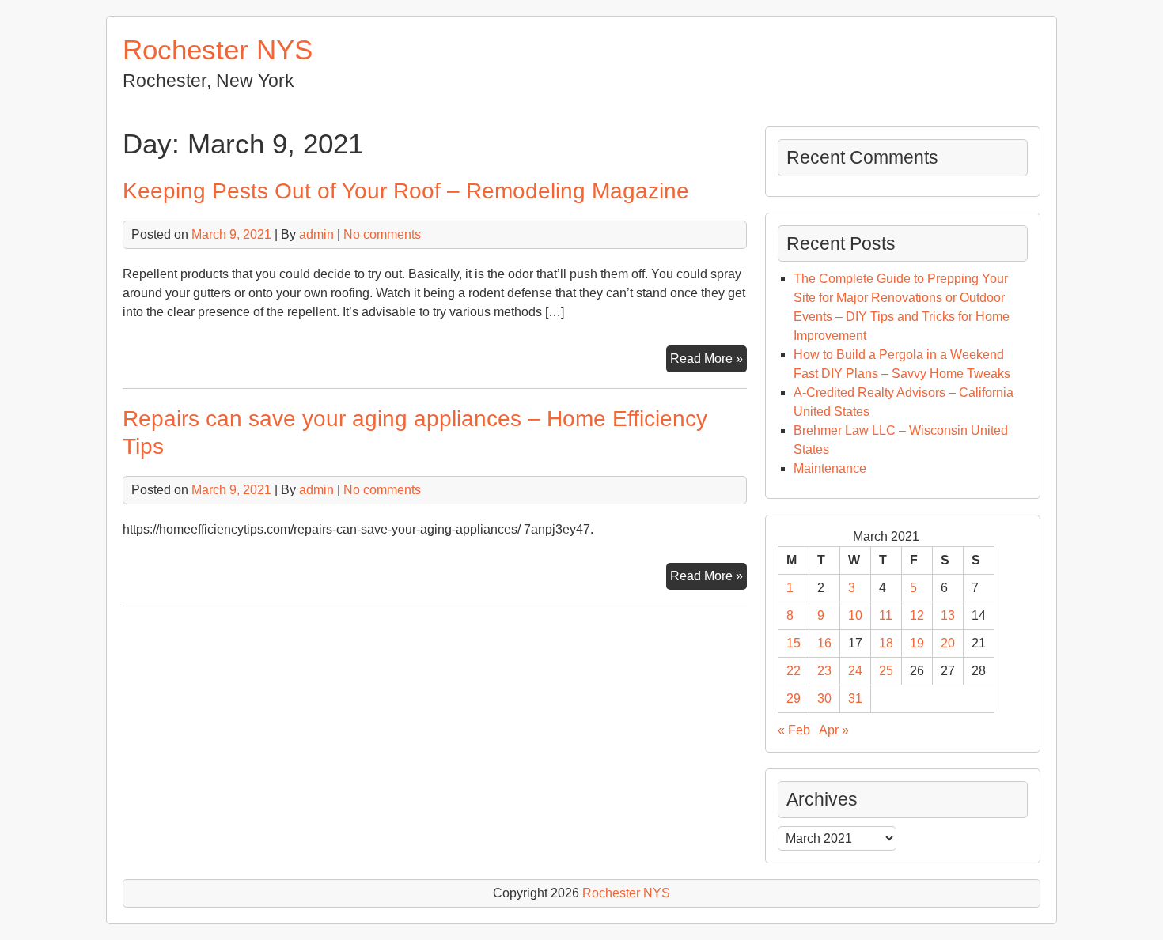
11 (885, 615)
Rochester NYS (218, 49)
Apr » (834, 730)
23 (824, 671)
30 (824, 698)
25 (886, 671)
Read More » (708, 361)
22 (793, 671)
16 (824, 643)
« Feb (794, 730)
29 (793, 698)
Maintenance (830, 468)
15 (793, 643)
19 (917, 643)
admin (316, 234)
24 (855, 671)
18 (886, 643)
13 (948, 615)
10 (855, 615)
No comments (382, 234)
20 (948, 643)
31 (855, 698)
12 (917, 615)
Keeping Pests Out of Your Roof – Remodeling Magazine (406, 191)
